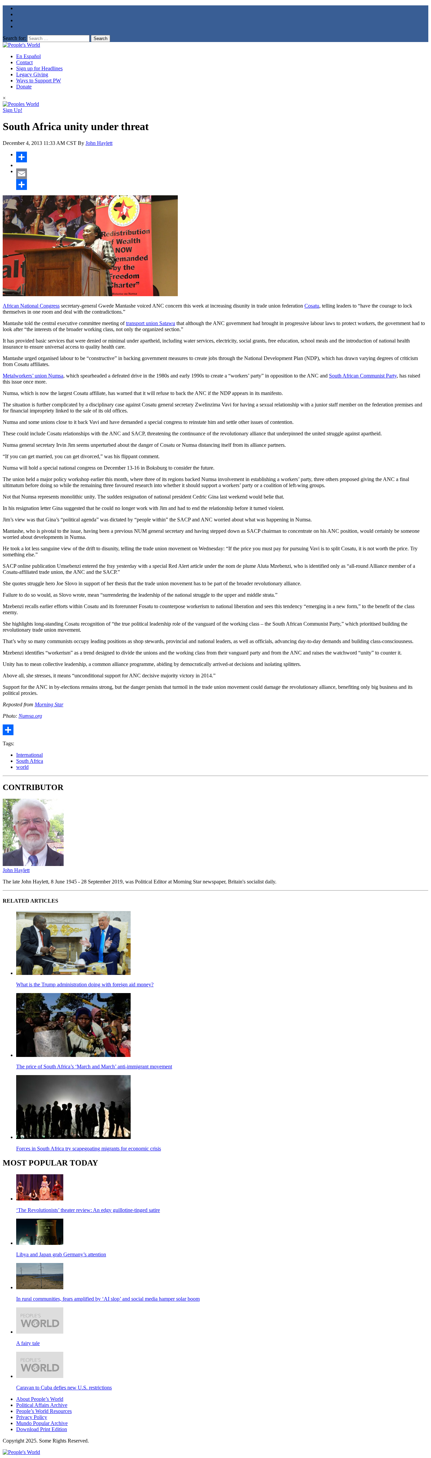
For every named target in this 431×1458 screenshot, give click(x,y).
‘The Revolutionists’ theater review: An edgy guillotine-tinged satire (88, 1210)
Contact (24, 62)
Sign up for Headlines (39, 68)
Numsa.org (30, 716)
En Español (28, 56)
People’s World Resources (44, 1411)
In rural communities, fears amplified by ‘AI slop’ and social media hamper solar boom (108, 1299)
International (29, 755)
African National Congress (31, 306)
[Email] (222, 173)
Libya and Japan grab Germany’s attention (61, 1254)
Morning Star (49, 704)
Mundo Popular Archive (42, 1423)
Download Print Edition (41, 1429)
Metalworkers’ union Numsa (33, 376)
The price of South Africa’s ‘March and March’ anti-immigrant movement (94, 1066)
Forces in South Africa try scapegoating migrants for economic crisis (88, 1148)
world (22, 767)
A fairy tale (28, 1343)
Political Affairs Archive (41, 1405)
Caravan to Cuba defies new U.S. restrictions (64, 1387)
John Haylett (99, 143)
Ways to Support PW (38, 80)
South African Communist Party (363, 376)
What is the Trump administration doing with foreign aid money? (85, 984)
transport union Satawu (150, 323)
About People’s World (39, 1399)
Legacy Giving (32, 74)
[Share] (222, 157)
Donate (24, 86)
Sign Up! (12, 110)
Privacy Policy (31, 1417)
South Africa (29, 761)
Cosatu (311, 306)
